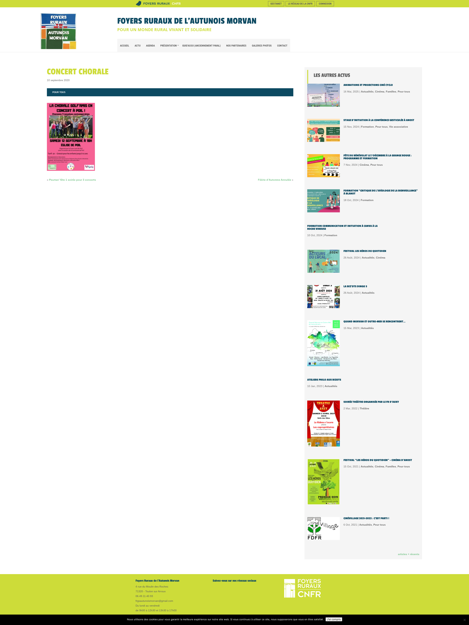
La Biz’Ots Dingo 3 (355, 286)
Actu (138, 45)
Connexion (325, 3)
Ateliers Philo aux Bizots (324, 379)
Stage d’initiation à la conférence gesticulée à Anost (379, 120)
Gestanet (276, 3)
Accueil (124, 45)
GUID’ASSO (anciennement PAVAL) (201, 45)
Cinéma (379, 91)
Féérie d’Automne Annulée (274, 179)
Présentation (168, 45)
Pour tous (58, 92)
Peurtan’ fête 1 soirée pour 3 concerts (72, 179)
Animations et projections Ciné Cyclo (368, 85)
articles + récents (408, 554)
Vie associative (398, 126)
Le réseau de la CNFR (300, 3)
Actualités (367, 91)
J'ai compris (334, 619)
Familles (391, 91)
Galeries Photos (262, 45)
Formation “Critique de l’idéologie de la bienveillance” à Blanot (381, 192)
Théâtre (364, 408)
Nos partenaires (236, 45)
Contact (282, 45)
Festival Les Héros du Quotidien (365, 251)
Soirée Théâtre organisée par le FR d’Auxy (371, 401)
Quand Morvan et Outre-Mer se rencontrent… (374, 321)
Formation (367, 126)
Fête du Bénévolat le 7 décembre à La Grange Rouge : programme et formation (378, 157)
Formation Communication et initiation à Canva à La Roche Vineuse (342, 227)
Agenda (150, 45)
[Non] (464, 620)
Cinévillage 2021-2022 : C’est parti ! (366, 518)
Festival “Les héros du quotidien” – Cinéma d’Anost (378, 460)
